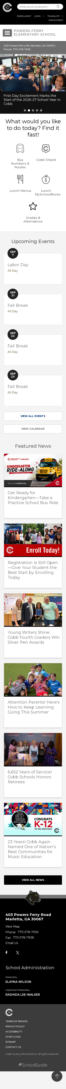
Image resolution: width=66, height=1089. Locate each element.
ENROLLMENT (24, 16)
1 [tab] (25, 110)
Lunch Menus (20, 191)
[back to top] (57, 1076)
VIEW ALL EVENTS (33, 416)
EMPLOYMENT (56, 20)
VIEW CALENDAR (33, 428)
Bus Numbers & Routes (20, 163)
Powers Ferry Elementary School (35, 33)
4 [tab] (37, 110)
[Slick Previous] (8, 70)
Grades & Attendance (33, 219)
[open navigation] (7, 33)
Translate (53, 16)
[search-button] (58, 7)
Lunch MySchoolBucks (47, 192)
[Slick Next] (58, 70)
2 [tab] (29, 110)
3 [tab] (33, 110)
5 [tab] (41, 110)
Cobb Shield (46, 160)
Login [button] (37, 16)
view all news (33, 880)
